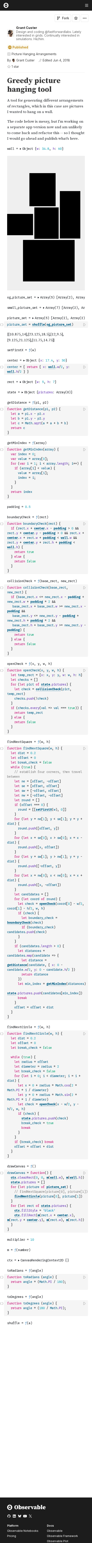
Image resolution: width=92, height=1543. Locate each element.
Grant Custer (26, 28)
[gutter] (2, 85)
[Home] (26, 1509)
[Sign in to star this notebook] (76, 18)
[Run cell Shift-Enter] (84, 324)
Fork (65, 18)
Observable (55, 1530)
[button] (2, 74)
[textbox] (46, 324)
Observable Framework (62, 1536)
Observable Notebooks (22, 1530)
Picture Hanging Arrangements (34, 54)
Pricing (11, 1536)
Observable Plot (57, 1541)
